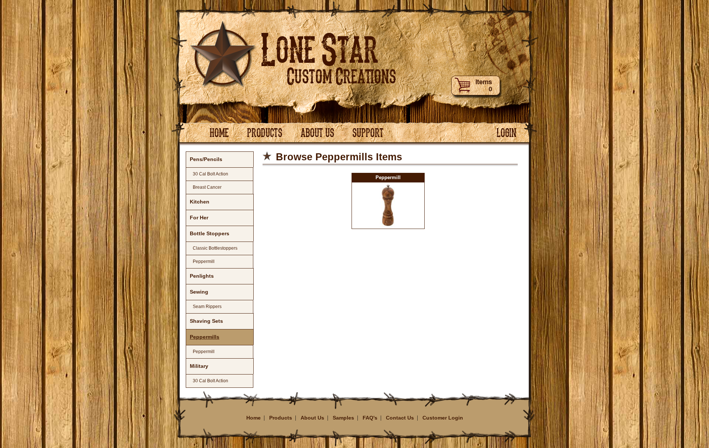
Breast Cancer (207, 187)
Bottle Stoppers (209, 233)
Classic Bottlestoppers (215, 248)
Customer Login (442, 418)
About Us (312, 418)
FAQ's (370, 418)
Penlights (202, 276)
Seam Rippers (207, 306)
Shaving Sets (206, 321)
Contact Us (400, 418)
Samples (343, 418)
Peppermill (204, 261)
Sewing (199, 292)
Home (253, 418)
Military (199, 366)
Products (280, 418)
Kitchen (199, 202)
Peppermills (204, 337)
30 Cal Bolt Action (210, 174)
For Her (199, 217)
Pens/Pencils (206, 159)
